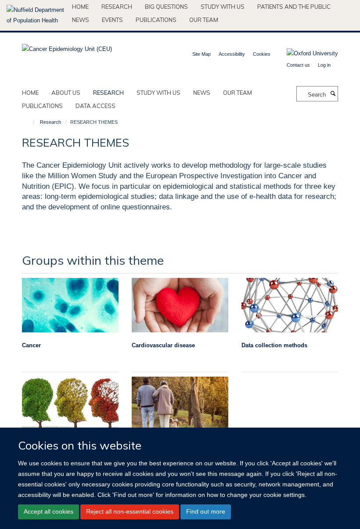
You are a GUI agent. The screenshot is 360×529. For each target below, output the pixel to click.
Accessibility (232, 54)
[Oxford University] (306, 53)
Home (80, 6)
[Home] (30, 122)
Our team (203, 19)
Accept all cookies (48, 511)
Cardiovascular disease (163, 345)
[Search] (333, 94)
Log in (324, 65)
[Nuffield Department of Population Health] (36, 15)
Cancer (31, 345)
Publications (156, 19)
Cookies (261, 54)
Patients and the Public (294, 6)
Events (112, 19)
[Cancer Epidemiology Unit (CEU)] (67, 46)
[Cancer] (70, 305)
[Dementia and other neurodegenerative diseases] (70, 404)
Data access (95, 105)
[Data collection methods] (289, 305)
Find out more (205, 511)
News (80, 19)
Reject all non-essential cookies (129, 511)
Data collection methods (274, 345)
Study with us (223, 6)
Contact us (298, 65)
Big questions (166, 6)
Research (116, 6)
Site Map (201, 54)
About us (65, 92)
